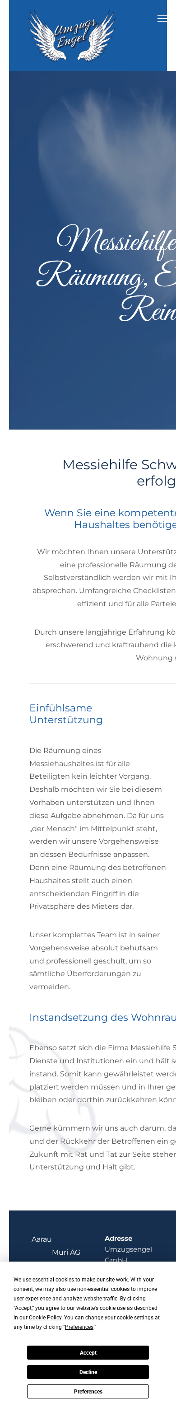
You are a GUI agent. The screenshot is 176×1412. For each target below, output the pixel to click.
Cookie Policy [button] (45, 1317)
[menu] (162, 18)
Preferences (88, 1392)
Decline (88, 1372)
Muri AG (66, 1252)
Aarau (42, 1239)
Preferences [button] (79, 1327)
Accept (88, 1353)
